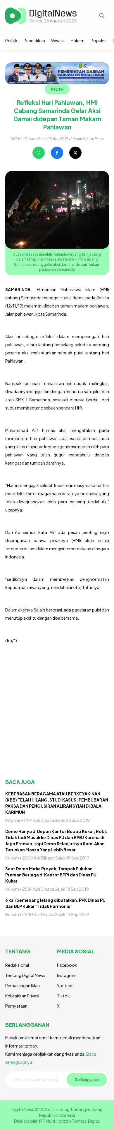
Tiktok (63, 995)
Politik (11, 40)
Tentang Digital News (25, 975)
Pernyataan (16, 1005)
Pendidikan (34, 40)
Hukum (77, 40)
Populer (98, 40)
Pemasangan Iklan (22, 985)
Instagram (67, 975)
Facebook (67, 965)
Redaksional (17, 965)
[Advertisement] (57, 711)
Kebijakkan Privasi (22, 995)
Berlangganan (87, 1079)
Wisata (58, 40)
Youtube (65, 985)
